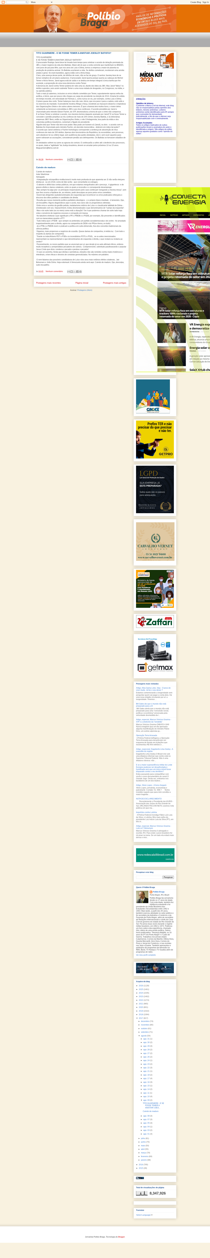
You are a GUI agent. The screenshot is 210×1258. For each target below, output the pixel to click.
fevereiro (145, 1156)
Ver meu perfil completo (146, 955)
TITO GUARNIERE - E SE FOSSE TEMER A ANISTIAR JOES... (153, 1105)
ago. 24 (146, 1060)
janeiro (144, 1160)
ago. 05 (146, 1123)
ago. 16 (146, 1082)
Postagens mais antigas (114, 283)
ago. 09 (146, 1100)
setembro (145, 1032)
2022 (141, 1000)
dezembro (145, 1021)
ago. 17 (146, 1078)
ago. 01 (146, 1134)
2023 (141, 996)
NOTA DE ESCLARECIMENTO (149, 799)
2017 (141, 1018)
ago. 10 (146, 1096)
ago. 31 (146, 1039)
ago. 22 (146, 1068)
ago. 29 (146, 1046)
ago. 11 (146, 1093)
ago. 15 (146, 1086)
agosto (144, 1036)
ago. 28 (146, 1050)
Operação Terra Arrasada (146, 735)
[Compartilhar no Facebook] (77, 159)
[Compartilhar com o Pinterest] (80, 159)
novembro (145, 1025)
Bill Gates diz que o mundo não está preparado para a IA (151, 705)
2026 (141, 986)
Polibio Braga (158, 892)
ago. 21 (146, 1071)
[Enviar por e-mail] (68, 159)
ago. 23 (146, 1064)
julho (143, 1138)
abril (143, 1149)
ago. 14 (146, 1089)
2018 (141, 1014)
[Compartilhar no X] (74, 159)
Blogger (121, 1237)
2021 (141, 1004)
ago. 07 (146, 1119)
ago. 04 (146, 1127)
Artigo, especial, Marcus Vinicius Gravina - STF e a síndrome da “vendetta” (153, 720)
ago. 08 (146, 1116)
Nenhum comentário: (55, 159)
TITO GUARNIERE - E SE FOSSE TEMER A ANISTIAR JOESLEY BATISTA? (73, 53)
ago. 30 (146, 1042)
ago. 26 (146, 1057)
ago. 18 (146, 1075)
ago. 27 (146, 1053)
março (144, 1153)
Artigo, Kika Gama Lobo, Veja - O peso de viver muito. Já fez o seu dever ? (153, 689)
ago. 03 (146, 1130)
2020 (141, 1007)
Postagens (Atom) (84, 290)
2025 (141, 989)
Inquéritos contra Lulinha (146, 812)
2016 (141, 1165)
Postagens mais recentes (48, 283)
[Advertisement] (90, 41)
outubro (144, 1028)
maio (143, 1146)
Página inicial (81, 283)
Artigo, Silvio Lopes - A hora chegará (151, 785)
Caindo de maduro (45, 167)
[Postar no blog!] (71, 159)
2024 (141, 993)
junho (143, 1142)
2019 (141, 1011)
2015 (141, 1168)
